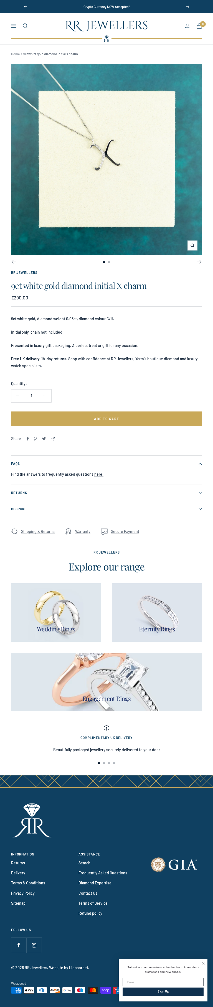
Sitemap (18, 903)
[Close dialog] (203, 963)
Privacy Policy (23, 893)
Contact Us (87, 893)
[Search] (25, 25)
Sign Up (163, 991)
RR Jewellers (24, 272)
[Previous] (13, 262)
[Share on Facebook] (28, 439)
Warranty (82, 531)
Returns (19, 493)
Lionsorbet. (79, 967)
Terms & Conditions (28, 882)
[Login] (187, 26)
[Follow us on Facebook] (18, 945)
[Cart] (199, 26)
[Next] (199, 262)
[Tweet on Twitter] (44, 439)
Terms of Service (93, 903)
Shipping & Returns (38, 531)
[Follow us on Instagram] (34, 945)
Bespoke (19, 509)
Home (15, 54)
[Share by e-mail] (53, 439)
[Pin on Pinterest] (35, 439)
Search (84, 862)
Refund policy (90, 913)
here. (98, 474)
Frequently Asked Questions (102, 872)
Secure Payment (125, 531)
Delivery (18, 872)
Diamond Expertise (94, 882)
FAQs (15, 463)
